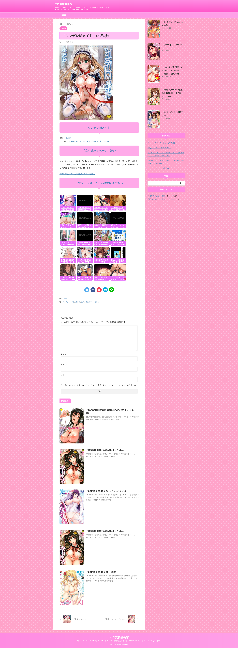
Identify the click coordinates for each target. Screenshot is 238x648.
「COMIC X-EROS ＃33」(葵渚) (101, 572)
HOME (63, 15)
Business (172, 199)
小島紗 (68, 138)
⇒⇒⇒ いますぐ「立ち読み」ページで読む (77, 173)
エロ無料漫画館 (63, 4)
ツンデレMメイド (99, 127)
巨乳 (99, 141)
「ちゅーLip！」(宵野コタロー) (160, 148)
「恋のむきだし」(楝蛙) (157, 196)
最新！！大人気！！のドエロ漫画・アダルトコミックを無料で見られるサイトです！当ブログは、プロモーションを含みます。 (119, 641)
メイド (88, 141)
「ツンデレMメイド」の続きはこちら (99, 183)
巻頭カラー (80, 141)
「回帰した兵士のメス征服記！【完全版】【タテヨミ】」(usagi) (172, 93)
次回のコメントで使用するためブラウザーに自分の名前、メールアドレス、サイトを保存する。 (100, 385)
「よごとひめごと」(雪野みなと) (160, 168)
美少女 (94, 141)
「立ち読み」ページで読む (99, 150)
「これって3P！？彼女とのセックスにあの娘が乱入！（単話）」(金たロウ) (172, 70)
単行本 (72, 141)
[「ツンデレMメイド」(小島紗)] (105, 289)
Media (171, 196)
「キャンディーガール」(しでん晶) (161, 143)
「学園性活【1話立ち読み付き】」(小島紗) (105, 450)
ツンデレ (105, 141)
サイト (63, 375)
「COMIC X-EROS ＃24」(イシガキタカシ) (106, 491)
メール (64, 364)
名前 (63, 354)
